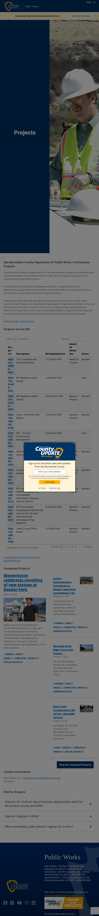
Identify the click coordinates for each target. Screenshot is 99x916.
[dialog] (49, 467)
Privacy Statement (62, 478)
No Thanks (42, 488)
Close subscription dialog (75, 443)
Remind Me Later (54, 488)
